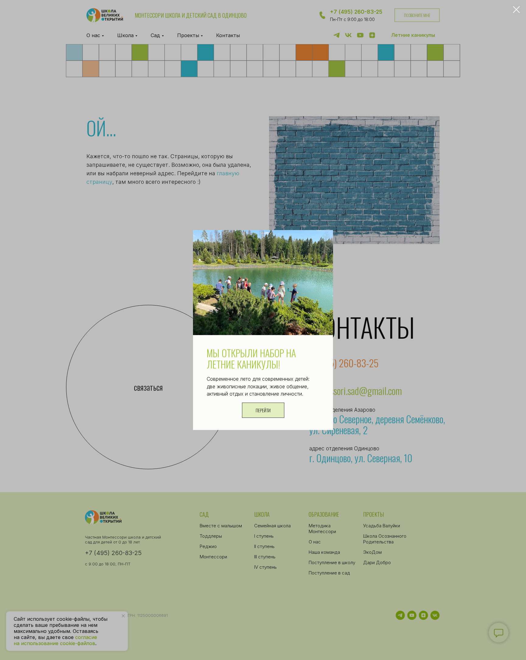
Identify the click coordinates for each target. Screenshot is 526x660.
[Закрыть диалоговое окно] (516, 9)
